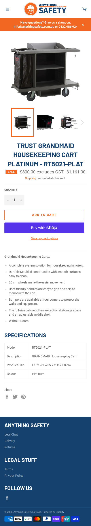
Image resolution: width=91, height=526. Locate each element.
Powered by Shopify (53, 512)
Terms (8, 469)
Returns (9, 447)
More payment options (44, 238)
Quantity (10, 189)
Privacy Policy (13, 475)
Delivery (9, 441)
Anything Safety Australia (27, 512)
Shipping (30, 178)
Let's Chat (11, 434)
